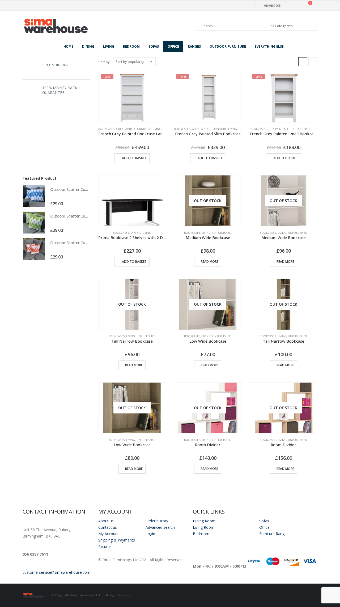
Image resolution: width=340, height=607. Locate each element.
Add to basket (134, 158)
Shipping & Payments (116, 540)
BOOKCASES (106, 129)
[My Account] (295, 5)
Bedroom (131, 46)
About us (106, 520)
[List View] (312, 61)
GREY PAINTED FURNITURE (133, 129)
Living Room (203, 527)
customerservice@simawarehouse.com (56, 572)
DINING (136, 233)
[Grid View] (302, 61)
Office (173, 46)
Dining (88, 46)
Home (68, 46)
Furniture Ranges (273, 533)
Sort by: (104, 61)
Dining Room (204, 520)
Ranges (194, 46)
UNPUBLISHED (221, 233)
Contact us (107, 527)
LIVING (156, 129)
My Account (108, 533)
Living (108, 46)
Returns (105, 546)
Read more (209, 261)
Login (150, 533)
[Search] (309, 25)
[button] (84, 178)
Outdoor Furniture (228, 46)
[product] (132, 200)
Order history (157, 520)
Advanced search (160, 527)
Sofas (153, 46)
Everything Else (269, 46)
